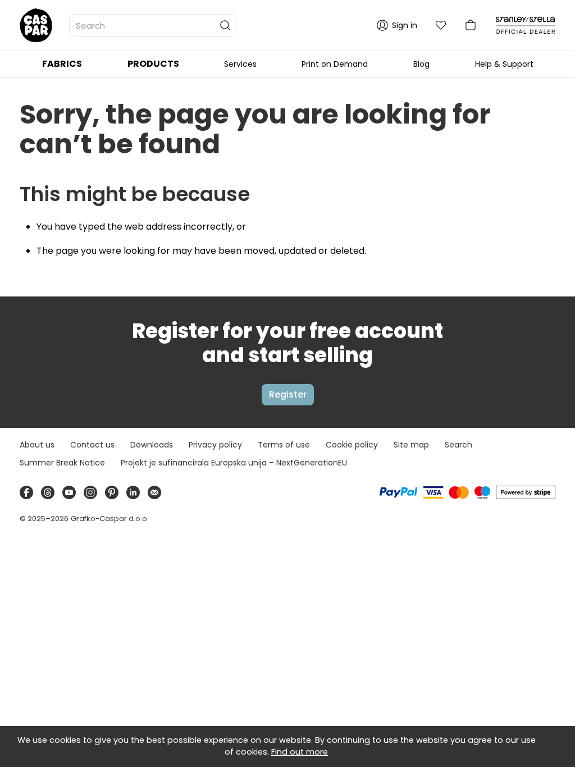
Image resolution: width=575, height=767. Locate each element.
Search (458, 444)
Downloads (151, 444)
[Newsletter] (154, 492)
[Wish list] (441, 25)
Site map (411, 444)
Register (288, 394)
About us (37, 444)
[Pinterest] (111, 492)
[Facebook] (26, 492)
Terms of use (284, 444)
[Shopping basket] (470, 25)
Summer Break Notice (62, 462)
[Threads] (47, 492)
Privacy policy (215, 444)
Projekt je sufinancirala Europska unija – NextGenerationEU (234, 462)
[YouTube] (69, 492)
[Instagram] (90, 492)
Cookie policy (352, 444)
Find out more (299, 751)
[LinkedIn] (133, 492)
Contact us (92, 444)
